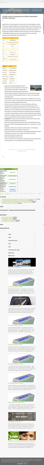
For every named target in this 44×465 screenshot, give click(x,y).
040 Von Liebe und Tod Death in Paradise (16, 402)
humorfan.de (12, 183)
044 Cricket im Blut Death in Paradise (15, 344)
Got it (25, 463)
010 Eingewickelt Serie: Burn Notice (15, 421)
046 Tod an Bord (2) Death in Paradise (15, 286)
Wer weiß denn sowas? (7, 217)
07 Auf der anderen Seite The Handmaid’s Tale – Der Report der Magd (16, 201)
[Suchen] (42, 1)
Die (9, 193)
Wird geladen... (3, 212)
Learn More (20, 463)
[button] (3, 21)
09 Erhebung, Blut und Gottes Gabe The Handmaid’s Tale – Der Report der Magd (19, 199)
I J (19, 193)
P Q (31, 193)
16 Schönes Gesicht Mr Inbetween (14, 306)
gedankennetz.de (12, 179)
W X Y (2, 194)
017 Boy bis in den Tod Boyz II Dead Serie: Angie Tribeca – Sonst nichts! (21, 441)
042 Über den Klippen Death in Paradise (15, 363)
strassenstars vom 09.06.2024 (8, 221)
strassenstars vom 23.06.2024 (8, 220)
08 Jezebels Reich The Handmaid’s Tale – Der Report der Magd (15, 200)
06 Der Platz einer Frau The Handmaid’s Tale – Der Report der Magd (16, 202)
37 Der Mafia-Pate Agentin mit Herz (15, 267)
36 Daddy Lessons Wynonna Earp (9, 203)
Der (7, 193)
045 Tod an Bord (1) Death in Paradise (15, 325)
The (39, 193)
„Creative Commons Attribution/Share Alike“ (21, 149)
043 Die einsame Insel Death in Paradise (15, 383)
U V (42, 193)
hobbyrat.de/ (12, 172)
